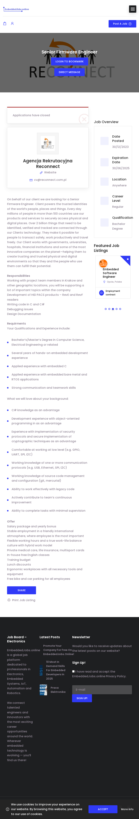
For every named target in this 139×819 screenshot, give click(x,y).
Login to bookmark (70, 61)
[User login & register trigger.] (12, 24)
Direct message (69, 72)
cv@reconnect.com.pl (50, 180)
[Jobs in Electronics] (16, 9)
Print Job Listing (23, 600)
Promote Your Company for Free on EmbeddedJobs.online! (58, 650)
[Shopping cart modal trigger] (5, 24)
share (22, 590)
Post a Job (120, 23)
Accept (103, 809)
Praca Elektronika (58, 690)
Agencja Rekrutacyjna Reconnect (48, 163)
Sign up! (82, 698)
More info (127, 809)
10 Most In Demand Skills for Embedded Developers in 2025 (55, 670)
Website (50, 172)
